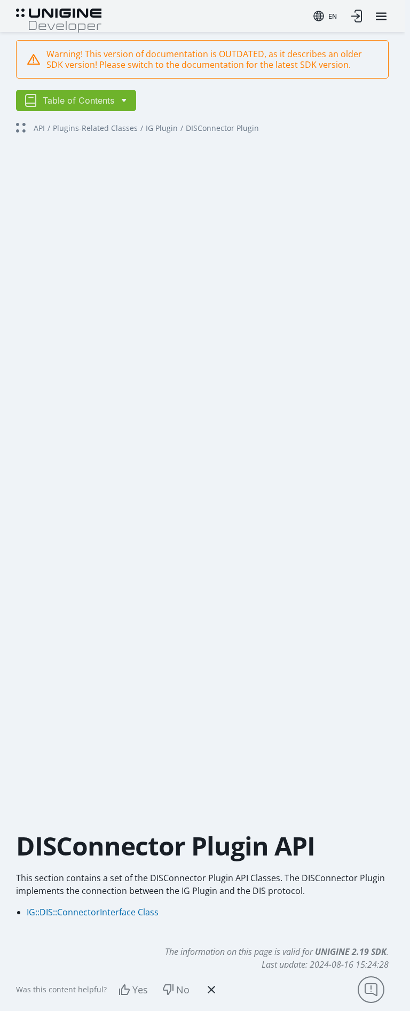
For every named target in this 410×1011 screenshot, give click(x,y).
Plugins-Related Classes (95, 128)
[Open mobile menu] (381, 16)
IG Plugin (162, 128)
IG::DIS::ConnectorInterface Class (93, 912)
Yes (140, 989)
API (39, 128)
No (183, 989)
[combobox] (325, 16)
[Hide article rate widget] (211, 989)
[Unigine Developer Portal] (58, 19)
